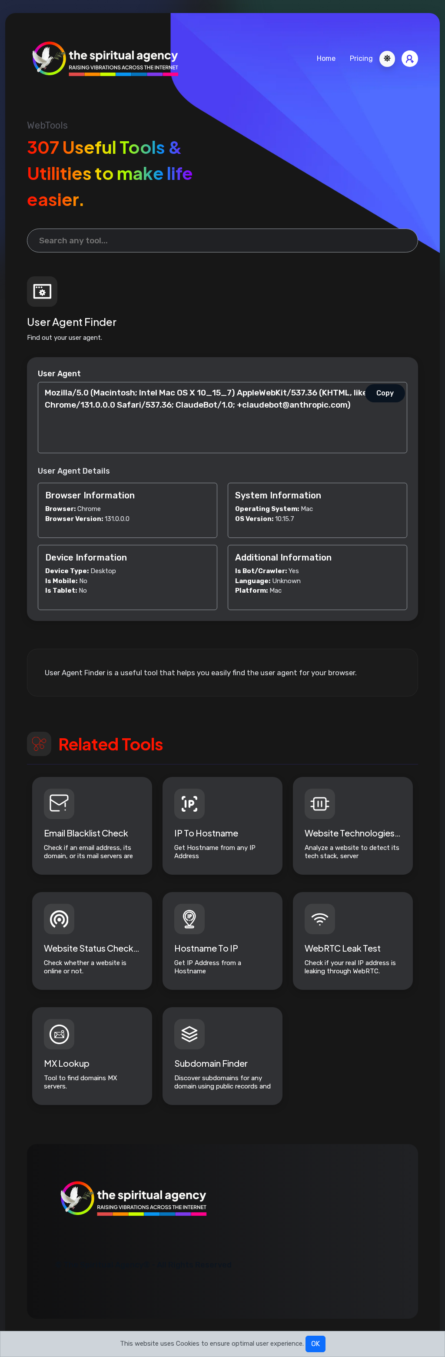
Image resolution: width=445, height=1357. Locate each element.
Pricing (361, 58)
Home (326, 58)
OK (315, 1344)
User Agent (59, 373)
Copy (385, 393)
